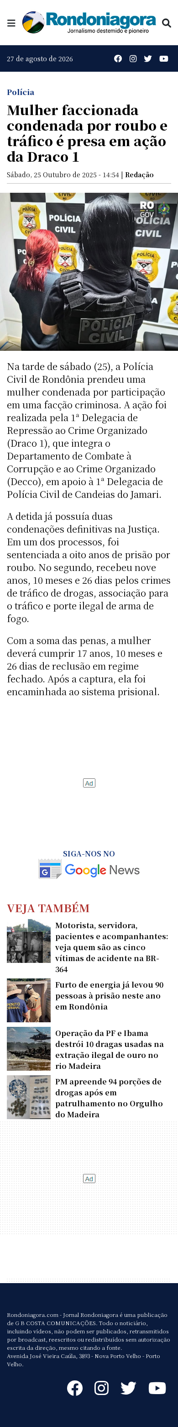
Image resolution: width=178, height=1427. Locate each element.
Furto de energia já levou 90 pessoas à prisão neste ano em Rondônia (109, 995)
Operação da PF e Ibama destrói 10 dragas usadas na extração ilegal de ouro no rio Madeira (109, 1049)
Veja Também (48, 907)
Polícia (20, 92)
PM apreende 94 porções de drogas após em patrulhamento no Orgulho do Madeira (109, 1098)
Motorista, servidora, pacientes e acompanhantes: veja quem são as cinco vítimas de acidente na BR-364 (111, 947)
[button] (11, 22)
